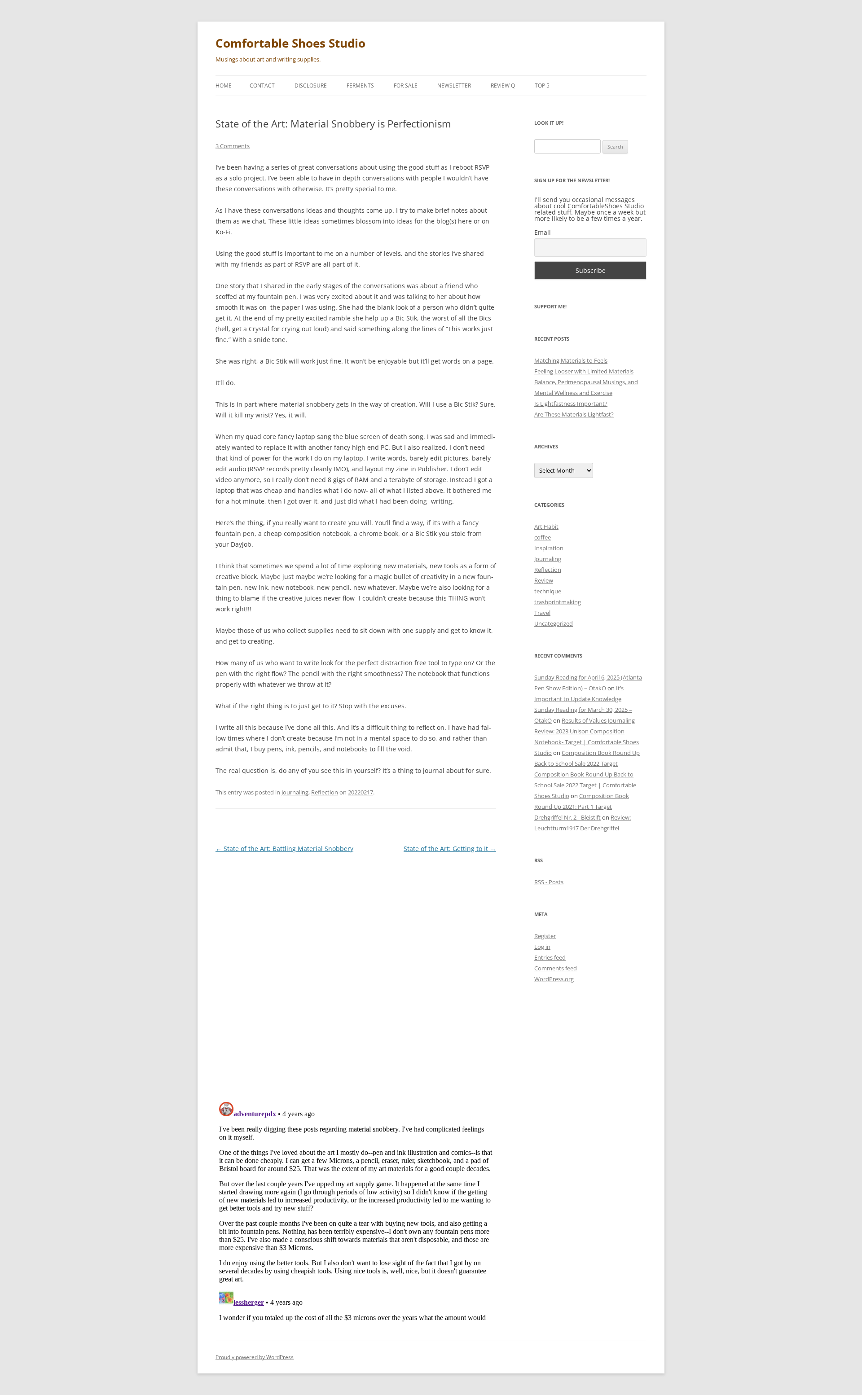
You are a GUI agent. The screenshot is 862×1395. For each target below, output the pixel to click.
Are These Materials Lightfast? (574, 414)
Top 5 (542, 85)
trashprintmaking (557, 602)
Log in (542, 947)
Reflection (324, 792)
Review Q (503, 85)
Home (224, 85)
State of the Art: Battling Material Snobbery (284, 848)
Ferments (360, 85)
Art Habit (546, 526)
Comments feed (555, 968)
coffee (542, 537)
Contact (262, 85)
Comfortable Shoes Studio (290, 43)
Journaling (294, 792)
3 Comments (233, 146)
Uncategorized (553, 623)
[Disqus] (356, 973)
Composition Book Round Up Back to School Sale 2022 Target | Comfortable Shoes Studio (585, 785)
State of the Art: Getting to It (450, 848)
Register (545, 936)
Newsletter (454, 85)
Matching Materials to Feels (570, 360)
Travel (542, 613)
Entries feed (550, 957)
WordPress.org (554, 979)
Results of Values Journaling (598, 720)
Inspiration (548, 548)
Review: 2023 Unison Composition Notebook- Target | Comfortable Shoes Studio (586, 742)
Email (542, 232)
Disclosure (311, 85)
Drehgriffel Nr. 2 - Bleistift (567, 817)
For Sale (406, 85)
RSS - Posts (548, 882)
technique (547, 591)
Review (543, 580)
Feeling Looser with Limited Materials (583, 371)
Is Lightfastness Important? (570, 403)
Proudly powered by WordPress (255, 1357)
